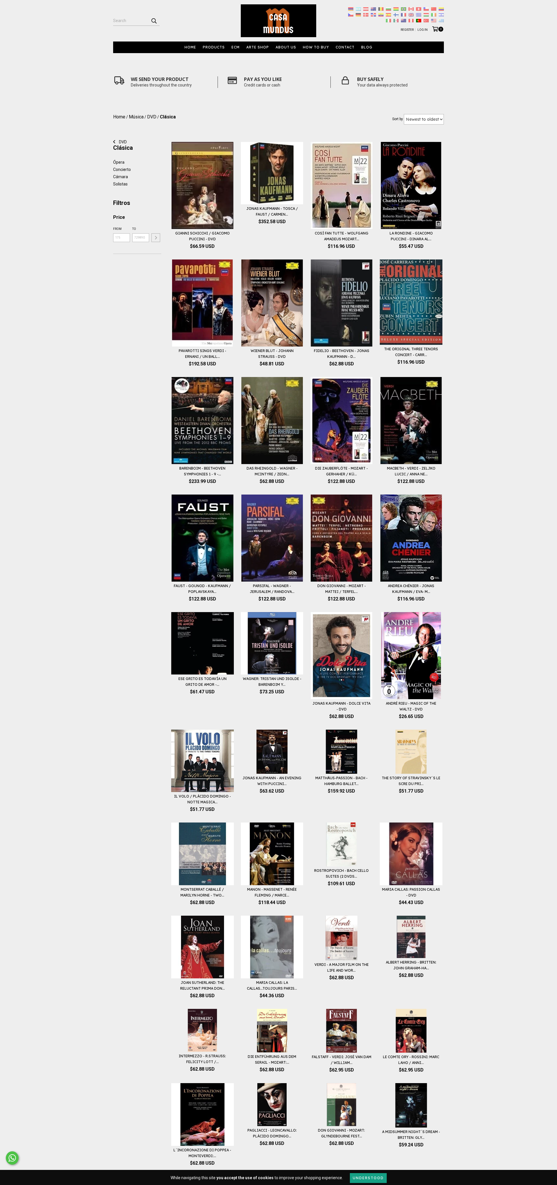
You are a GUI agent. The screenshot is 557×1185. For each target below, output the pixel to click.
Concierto (122, 169)
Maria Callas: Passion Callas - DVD (411, 892)
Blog (366, 47)
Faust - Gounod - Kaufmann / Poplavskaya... (202, 589)
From (117, 228)
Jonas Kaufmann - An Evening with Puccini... (272, 781)
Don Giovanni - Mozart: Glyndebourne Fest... (341, 1133)
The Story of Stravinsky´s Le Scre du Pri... (411, 781)
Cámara (120, 176)
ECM (236, 47)
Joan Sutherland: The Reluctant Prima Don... (202, 985)
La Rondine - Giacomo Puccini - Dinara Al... (411, 236)
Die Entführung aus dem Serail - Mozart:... (272, 1059)
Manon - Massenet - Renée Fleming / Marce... (272, 892)
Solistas (120, 184)
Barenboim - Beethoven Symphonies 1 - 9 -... (202, 471)
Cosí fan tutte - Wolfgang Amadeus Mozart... (341, 236)
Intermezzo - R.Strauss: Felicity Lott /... (202, 1059)
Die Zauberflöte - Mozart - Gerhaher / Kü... (341, 471)
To (134, 228)
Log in (422, 29)
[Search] (154, 20)
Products (214, 47)
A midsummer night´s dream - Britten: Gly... (411, 1135)
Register (407, 29)
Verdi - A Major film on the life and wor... (341, 967)
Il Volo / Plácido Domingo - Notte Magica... (202, 799)
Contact (345, 47)
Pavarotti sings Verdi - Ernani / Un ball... (202, 354)
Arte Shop (257, 47)
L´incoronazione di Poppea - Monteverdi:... (202, 1153)
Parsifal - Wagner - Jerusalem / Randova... (272, 589)
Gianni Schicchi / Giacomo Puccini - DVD (202, 236)
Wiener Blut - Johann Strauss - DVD (272, 354)
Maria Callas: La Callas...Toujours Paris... (272, 985)
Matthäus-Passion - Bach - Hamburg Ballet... (341, 781)
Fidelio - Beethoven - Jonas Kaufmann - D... (341, 354)
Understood (368, 1178)
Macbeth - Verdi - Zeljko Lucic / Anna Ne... (411, 471)
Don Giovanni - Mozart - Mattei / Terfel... (341, 589)
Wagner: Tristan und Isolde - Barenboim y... (272, 682)
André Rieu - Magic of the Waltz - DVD (411, 706)
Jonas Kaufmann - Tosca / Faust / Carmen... (272, 211)
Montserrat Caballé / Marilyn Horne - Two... (202, 892)
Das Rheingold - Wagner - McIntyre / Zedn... (272, 471)
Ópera (118, 162)
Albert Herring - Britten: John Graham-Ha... (411, 965)
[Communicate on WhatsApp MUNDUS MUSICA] (12, 1158)
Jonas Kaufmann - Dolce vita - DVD (341, 706)
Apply (155, 237)
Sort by (397, 119)
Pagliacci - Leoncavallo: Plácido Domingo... (272, 1133)
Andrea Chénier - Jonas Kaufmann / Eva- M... (411, 589)
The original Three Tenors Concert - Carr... (411, 352)
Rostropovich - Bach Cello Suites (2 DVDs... (341, 873)
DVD (122, 142)
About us (286, 47)
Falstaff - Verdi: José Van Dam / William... (341, 1060)
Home (190, 47)
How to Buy (316, 47)
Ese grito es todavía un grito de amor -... (202, 682)
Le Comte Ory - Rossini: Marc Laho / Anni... (411, 1060)
